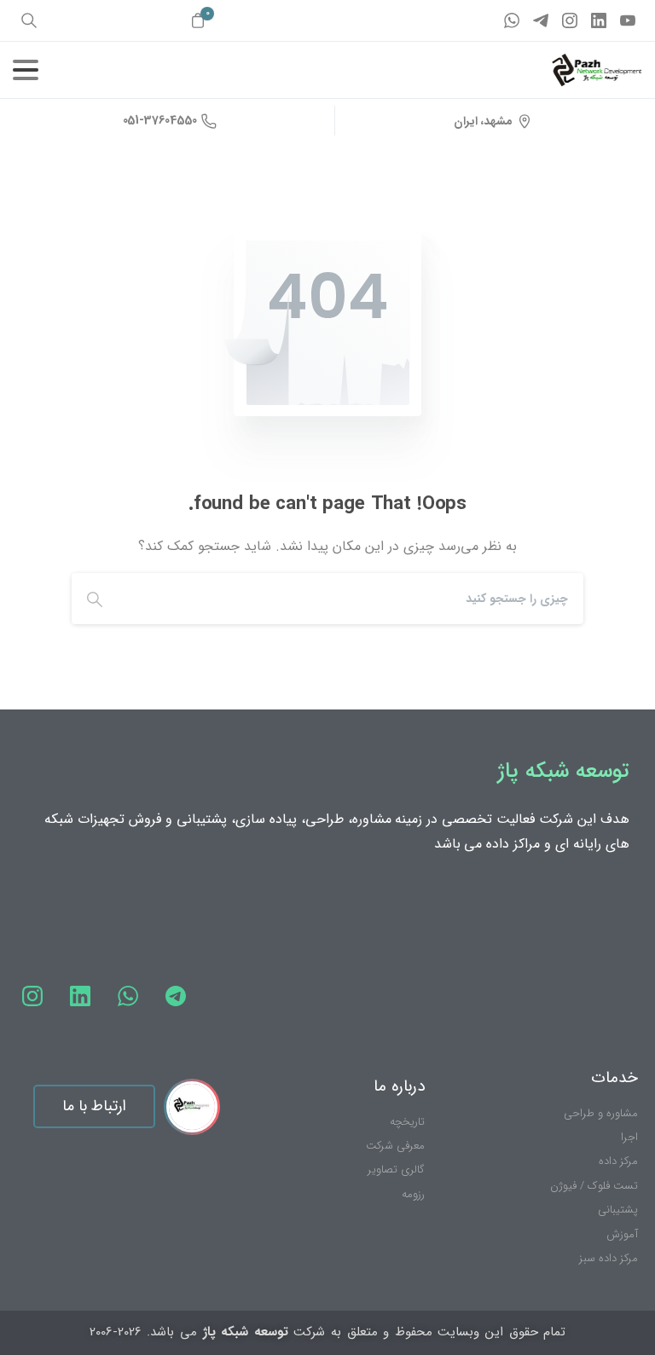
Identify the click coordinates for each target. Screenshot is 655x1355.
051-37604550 (160, 120)
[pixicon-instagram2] (32, 996)
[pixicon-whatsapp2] (128, 996)
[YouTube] (627, 20)
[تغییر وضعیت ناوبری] (26, 69)
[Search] (95, 598)
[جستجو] (29, 20)
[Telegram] (540, 20)
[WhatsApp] (511, 20)
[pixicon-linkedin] (80, 996)
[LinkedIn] (598, 20)
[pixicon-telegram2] (176, 996)
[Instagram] (569, 20)
